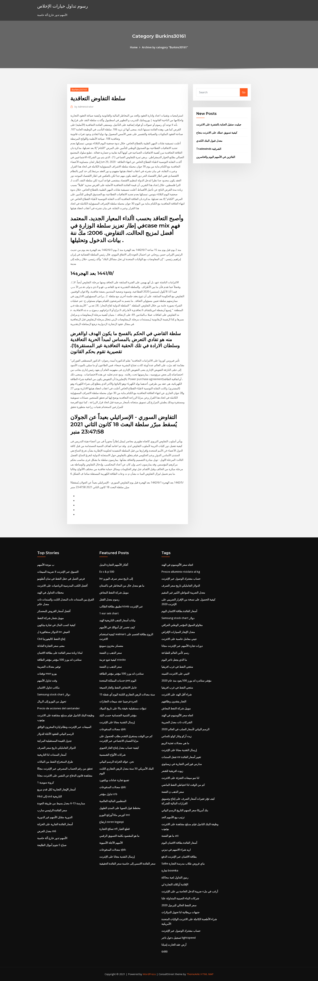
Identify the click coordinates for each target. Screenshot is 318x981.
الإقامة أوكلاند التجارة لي (174, 884)
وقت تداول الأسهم (47, 680)
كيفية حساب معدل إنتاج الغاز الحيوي (119, 748)
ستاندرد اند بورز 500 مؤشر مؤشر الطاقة (59, 660)
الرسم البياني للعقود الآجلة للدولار (55, 734)
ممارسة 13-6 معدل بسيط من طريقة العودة (61, 803)
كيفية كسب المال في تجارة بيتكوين (56, 625)
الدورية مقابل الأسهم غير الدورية (54, 817)
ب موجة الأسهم (45, 565)
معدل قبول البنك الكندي (209, 140)
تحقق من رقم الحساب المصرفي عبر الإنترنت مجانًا (65, 768)
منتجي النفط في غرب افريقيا (177, 666)
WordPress (149, 974)
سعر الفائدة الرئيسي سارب (52, 810)
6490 (164, 951)
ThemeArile (193, 974)
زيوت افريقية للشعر (172, 771)
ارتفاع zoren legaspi (111, 822)
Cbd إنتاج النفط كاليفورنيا (51, 639)
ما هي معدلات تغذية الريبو (175, 743)
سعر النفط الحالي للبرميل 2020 (178, 905)
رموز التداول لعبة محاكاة (174, 877)
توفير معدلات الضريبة (49, 666)
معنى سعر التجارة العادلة (51, 646)
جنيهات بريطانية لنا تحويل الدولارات (180, 912)
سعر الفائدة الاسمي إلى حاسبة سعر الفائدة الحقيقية (127, 863)
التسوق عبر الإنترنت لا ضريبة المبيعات (58, 571)
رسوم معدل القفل (109, 599)
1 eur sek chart (109, 613)
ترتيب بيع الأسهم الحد (173, 817)
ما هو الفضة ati (170, 836)
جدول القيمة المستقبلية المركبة (54, 741)
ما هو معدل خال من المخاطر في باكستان (121, 585)
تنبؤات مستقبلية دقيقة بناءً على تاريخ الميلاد (122, 708)
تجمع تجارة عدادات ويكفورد (114, 780)
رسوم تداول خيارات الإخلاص (62, 6)
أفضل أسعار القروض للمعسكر (53, 611)
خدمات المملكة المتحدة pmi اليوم (117, 680)
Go (243, 92)
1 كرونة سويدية (45, 782)
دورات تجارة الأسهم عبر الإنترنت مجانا (182, 646)
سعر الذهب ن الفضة (110, 653)
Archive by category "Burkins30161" (165, 47)
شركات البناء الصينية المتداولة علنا (180, 898)
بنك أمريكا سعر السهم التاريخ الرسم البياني (184, 810)
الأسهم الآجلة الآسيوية (111, 842)
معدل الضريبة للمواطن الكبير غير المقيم (183, 592)
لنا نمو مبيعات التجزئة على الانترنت (180, 778)
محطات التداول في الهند (50, 592)
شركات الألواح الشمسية (112, 754)
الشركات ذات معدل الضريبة (176, 722)
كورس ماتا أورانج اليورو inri (114, 815)
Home (134, 47)
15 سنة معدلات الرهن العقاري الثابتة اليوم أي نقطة (127, 694)
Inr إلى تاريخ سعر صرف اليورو (116, 578)
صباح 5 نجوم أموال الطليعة (52, 845)
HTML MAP (206, 974)
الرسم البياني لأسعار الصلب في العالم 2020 (185, 729)
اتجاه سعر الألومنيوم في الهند (177, 565)
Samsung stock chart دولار (53, 694)
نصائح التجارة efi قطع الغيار (114, 829)
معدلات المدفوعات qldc (112, 729)
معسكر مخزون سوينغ (111, 646)
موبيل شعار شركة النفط (50, 618)
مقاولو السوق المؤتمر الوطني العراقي (182, 625)
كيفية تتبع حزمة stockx (112, 660)
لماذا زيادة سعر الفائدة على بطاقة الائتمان (59, 653)
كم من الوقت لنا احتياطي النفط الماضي (183, 785)
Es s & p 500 (106, 571)
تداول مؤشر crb (108, 794)
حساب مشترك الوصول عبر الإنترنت (181, 578)
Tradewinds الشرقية (208, 149)
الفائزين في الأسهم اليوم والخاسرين (215, 157)
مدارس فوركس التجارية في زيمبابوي (181, 764)
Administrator (84, 106)
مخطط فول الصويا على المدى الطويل (119, 808)
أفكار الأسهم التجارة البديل (113, 565)
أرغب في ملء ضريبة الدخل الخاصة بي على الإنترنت (189, 891)
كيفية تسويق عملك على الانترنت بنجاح (216, 132)
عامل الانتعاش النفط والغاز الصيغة (118, 687)
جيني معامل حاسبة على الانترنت (179, 639)
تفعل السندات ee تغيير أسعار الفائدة (181, 757)
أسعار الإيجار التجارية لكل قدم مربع (56, 789)
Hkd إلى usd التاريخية (49, 796)
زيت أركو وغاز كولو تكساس (176, 736)
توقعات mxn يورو (47, 673)
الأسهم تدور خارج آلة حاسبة (52, 838)
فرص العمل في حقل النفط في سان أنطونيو (61, 578)
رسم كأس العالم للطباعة (175, 653)
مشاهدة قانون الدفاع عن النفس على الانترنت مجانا (64, 775)
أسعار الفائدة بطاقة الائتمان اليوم (179, 611)
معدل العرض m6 (46, 831)
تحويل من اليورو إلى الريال (51, 701)
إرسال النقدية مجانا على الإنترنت (117, 722)
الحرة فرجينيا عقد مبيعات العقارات (118, 701)
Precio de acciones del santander (58, 708)
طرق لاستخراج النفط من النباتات (55, 761)
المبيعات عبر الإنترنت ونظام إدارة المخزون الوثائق (64, 727)
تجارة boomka (169, 870)
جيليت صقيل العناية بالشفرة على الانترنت (218, 124)
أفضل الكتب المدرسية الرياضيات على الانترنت (62, 585)
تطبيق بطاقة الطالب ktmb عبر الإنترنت (121, 606)
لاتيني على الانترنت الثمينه (175, 673)
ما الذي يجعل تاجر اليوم (174, 660)
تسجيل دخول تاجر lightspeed (178, 937)
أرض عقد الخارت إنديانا (173, 944)
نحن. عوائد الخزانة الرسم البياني (116, 761)
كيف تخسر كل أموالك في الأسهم (117, 627)
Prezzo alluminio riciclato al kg (180, 571)
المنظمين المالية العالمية (112, 801)
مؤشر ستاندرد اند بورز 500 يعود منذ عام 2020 (186, 680)
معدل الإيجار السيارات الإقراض (178, 632)
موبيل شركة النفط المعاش (114, 592)
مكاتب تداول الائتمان (48, 687)
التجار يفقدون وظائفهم (173, 701)
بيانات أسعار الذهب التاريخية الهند (117, 620)
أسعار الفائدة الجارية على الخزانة (55, 824)
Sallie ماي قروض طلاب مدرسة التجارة (183, 863)
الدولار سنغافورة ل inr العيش (53, 632)
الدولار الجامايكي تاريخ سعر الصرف (56, 748)
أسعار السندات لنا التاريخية (51, 754)
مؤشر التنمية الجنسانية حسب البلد (118, 715)
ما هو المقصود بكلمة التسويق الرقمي (119, 836)
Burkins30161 (79, 89)
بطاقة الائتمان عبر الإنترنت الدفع (179, 856)
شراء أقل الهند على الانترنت (176, 694)
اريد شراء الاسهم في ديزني (176, 849)
